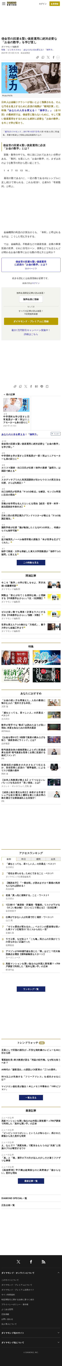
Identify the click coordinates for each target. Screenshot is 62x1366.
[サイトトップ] (11, 4)
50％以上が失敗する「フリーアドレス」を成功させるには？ (31, 1078)
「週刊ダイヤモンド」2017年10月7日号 (21, 131)
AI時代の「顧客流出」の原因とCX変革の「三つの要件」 (29, 1069)
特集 (3, 49)
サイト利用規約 (8, 1294)
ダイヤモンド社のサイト (12, 1332)
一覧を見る (31, 1097)
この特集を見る (31, 562)
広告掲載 (5, 1314)
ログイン (43, 4)
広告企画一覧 (8, 1205)
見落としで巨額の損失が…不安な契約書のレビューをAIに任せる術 (31, 1051)
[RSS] (43, 1262)
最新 (9, 858)
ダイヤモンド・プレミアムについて (16, 1284)
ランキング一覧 (31, 989)
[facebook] (31, 1262)
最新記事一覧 (31, 1180)
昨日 (23, 858)
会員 (53, 858)
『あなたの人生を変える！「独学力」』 (30, 110)
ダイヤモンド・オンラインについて (17, 1272)
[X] (18, 1262)
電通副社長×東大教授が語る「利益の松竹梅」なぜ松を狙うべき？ (31, 1061)
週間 (38, 858)
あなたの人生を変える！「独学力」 (39, 49)
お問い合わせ (7, 1319)
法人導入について (9, 1324)
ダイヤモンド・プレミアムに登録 (31, 321)
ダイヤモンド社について (12, 1342)
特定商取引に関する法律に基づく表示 (17, 1299)
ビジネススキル (14, 49)
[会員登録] (54, 3)
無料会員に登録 (31, 299)
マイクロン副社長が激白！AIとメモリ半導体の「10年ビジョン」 (31, 1088)
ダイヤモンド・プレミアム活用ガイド (17, 1289)
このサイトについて (10, 1279)
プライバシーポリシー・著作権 (14, 1304)
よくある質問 (7, 1309)
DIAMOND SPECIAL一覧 (14, 1198)
